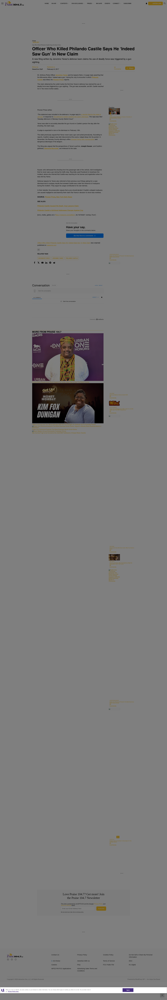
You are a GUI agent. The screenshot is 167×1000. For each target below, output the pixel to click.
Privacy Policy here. (13, 991)
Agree (128, 990)
